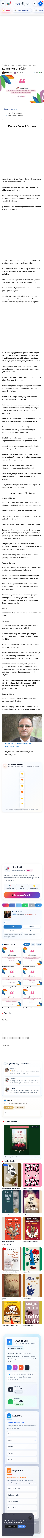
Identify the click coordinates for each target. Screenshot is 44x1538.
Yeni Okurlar (8, 1107)
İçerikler (12, 931)
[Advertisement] (22, 38)
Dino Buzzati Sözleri (8, 966)
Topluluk (31, 926)
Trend (39, 944)
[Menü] (3, 3)
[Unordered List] (14, 1038)
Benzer (27, 944)
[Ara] (35, 3)
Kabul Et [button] (21, 1526)
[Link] (20, 1038)
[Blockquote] (16, 1038)
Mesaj (31, 931)
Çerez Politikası (11, 1526)
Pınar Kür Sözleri (7, 1008)
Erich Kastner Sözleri (28, 1008)
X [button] (30, 1518)
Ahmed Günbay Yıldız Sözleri (10, 987)
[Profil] (40, 3)
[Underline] (7, 1038)
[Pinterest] (21, 1367)
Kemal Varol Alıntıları (15, 116)
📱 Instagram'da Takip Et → (22, 895)
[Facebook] (12, 905)
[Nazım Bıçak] (3, 72)
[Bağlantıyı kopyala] (32, 905)
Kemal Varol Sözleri (15, 113)
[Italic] (5, 1038)
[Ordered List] (12, 1038)
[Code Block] (18, 1038)
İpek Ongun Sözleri (28, 987)
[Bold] (3, 1038)
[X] (19, 905)
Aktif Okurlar (20, 1107)
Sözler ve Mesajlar (16, 65)
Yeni (33, 944)
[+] (27, 1038)
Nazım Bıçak (9, 72)
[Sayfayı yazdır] (38, 905)
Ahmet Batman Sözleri (29, 966)
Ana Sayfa (5, 65)
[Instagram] (5, 905)
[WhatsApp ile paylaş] (25, 905)
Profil (12, 926)
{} (22, 1038)
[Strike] (9, 1038)
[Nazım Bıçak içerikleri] (7, 915)
